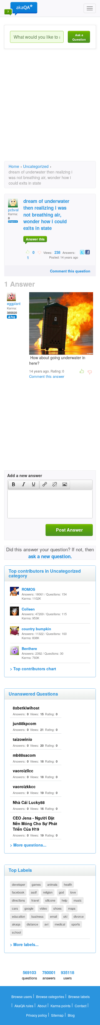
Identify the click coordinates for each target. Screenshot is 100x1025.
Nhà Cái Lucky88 (29, 802)
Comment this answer (46, 376)
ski (65, 916)
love (73, 892)
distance (32, 924)
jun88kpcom (24, 723)
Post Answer (69, 530)
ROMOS (28, 589)
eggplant (14, 303)
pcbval (13, 209)
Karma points (61, 1005)
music (78, 900)
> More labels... (24, 944)
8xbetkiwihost (26, 708)
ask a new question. (50, 556)
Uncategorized (36, 166)
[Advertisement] (50, 110)
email (53, 916)
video (43, 908)
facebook (18, 892)
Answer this (35, 239)
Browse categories (50, 996)
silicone (50, 900)
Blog (71, 1015)
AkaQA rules (23, 1005)
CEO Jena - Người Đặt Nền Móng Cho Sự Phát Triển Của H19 (35, 823)
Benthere (29, 648)
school (16, 932)
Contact (80, 1005)
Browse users (21, 996)
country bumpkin (36, 628)
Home (14, 166)
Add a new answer (24, 475)
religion (47, 892)
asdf (34, 892)
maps (72, 908)
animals (52, 884)
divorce (79, 916)
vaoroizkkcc (24, 786)
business (37, 916)
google (28, 908)
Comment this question (70, 271)
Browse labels (79, 996)
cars (15, 908)
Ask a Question (79, 37)
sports (75, 924)
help (64, 900)
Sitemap (57, 1015)
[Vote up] (28, 252)
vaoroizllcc (23, 770)
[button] (13, 485)
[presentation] (14, 485)
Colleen (28, 609)
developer (18, 884)
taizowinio (22, 739)
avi (46, 924)
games (36, 884)
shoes (57, 908)
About (42, 1005)
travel (35, 900)
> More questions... (28, 845)
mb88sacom (24, 755)
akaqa (16, 924)
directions (18, 900)
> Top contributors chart (33, 668)
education (18, 916)
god (61, 892)
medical (60, 924)
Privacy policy (36, 1015)
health (68, 884)
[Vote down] (39, 252)
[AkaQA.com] (21, 8)
